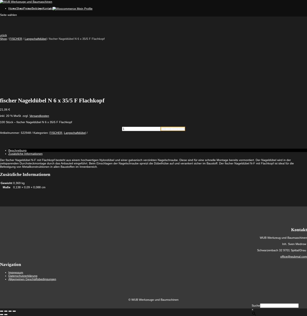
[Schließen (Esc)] (14, 311)
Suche (256, 305)
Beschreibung (17, 150)
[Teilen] (10, 311)
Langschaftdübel (36, 38)
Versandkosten (39, 115)
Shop (3, 38)
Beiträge (37, 8)
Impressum (15, 272)
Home (12, 8)
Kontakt (48, 8)
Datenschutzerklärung (22, 275)
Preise (27, 8)
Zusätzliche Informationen (25, 153)
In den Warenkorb (173, 128)
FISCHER (15, 38)
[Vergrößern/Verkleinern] (1, 311)
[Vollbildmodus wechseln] (6, 311)
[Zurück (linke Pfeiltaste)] (1, 314)
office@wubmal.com (293, 256)
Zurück (3, 35)
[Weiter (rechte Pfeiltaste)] (6, 314)
